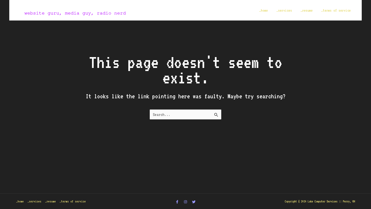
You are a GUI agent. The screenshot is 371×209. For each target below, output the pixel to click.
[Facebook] (177, 202)
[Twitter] (194, 202)
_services (284, 10)
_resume (306, 10)
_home (263, 10)
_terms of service (336, 10)
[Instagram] (185, 202)
